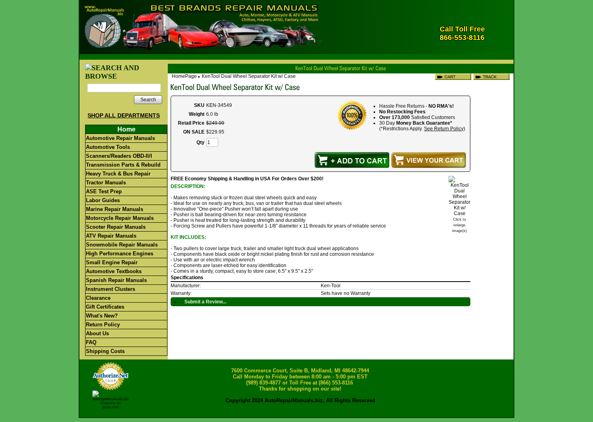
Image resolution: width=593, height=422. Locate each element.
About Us (97, 333)
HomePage (184, 76)
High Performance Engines (119, 254)
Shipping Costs (105, 351)
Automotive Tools (108, 147)
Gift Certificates (105, 307)
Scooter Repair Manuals (116, 227)
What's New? (102, 316)
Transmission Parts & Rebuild (123, 165)
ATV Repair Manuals (111, 236)
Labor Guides (103, 200)
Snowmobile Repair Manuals (122, 245)
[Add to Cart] (352, 160)
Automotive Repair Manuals (120, 138)
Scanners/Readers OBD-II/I (119, 156)
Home (126, 129)
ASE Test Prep (104, 191)
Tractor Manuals (106, 183)
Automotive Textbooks (114, 271)
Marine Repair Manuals (114, 209)
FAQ (91, 342)
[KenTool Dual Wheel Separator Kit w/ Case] (459, 213)
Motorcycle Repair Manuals (120, 218)
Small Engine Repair (112, 262)
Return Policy (103, 325)
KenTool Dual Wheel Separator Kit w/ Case (249, 76)
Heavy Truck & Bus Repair (118, 174)
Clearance (98, 298)
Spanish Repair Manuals (116, 280)
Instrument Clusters (110, 289)
